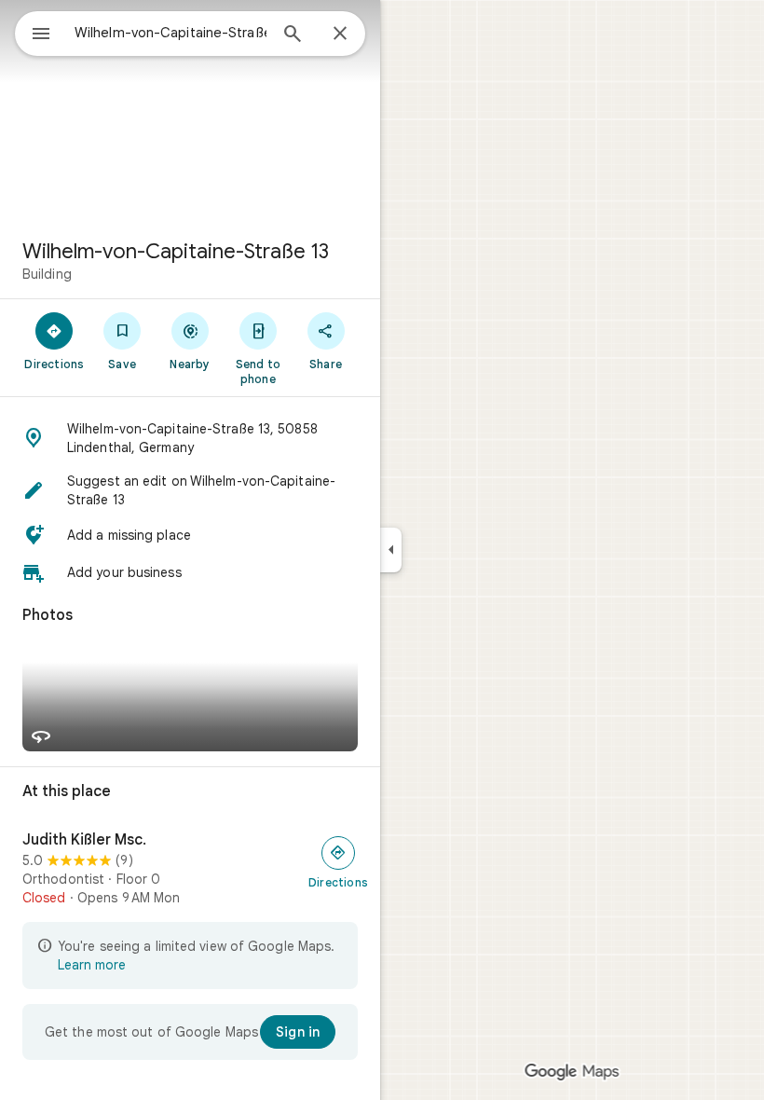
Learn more (92, 964)
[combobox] (170, 32)
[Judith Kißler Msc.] (190, 869)
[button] (190, 438)
